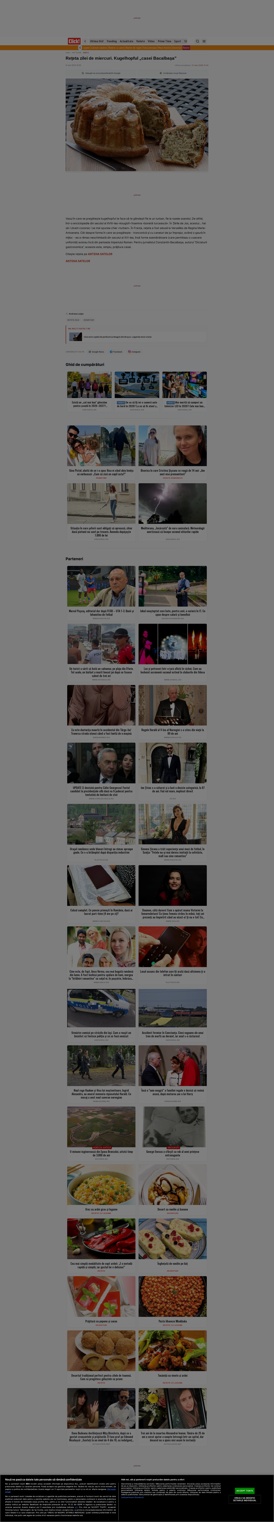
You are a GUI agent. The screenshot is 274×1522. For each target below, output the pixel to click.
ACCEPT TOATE (244, 1490)
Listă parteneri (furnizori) (132, 1497)
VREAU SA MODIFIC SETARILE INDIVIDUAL (244, 1499)
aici (76, 1507)
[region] (137, 1498)
